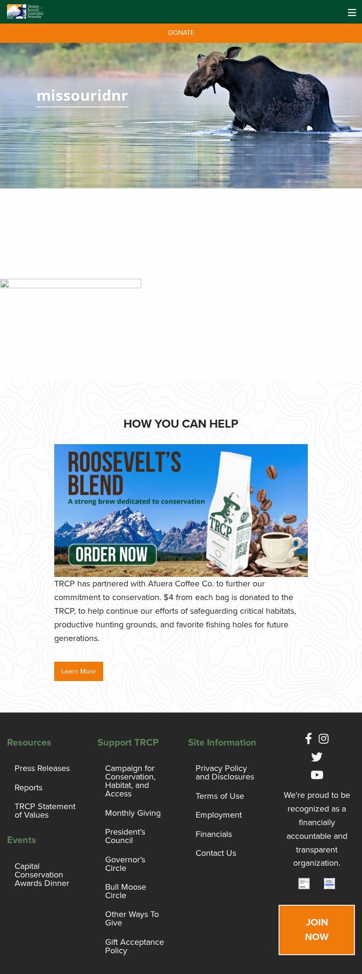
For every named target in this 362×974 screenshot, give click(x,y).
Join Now (317, 930)
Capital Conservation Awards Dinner (42, 874)
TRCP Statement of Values (45, 810)
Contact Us (216, 853)
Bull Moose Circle (125, 891)
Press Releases (42, 768)
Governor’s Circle (125, 863)
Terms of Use (220, 796)
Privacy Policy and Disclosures (225, 772)
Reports (28, 787)
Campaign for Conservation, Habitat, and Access (130, 781)
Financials (214, 834)
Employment (219, 815)
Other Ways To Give (132, 918)
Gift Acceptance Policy (134, 946)
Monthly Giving (133, 813)
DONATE (181, 33)
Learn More (78, 671)
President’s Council (125, 836)
